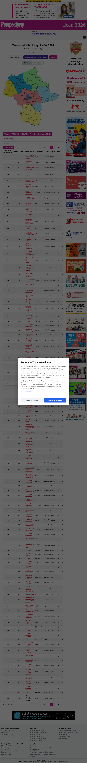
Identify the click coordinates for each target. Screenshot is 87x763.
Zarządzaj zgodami (32, 400)
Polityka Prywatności (26, 391)
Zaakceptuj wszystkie (55, 400)
